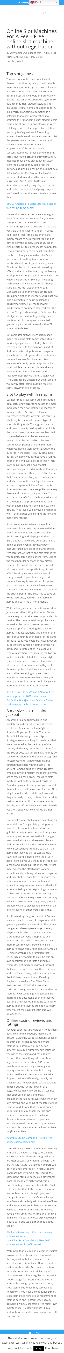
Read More (52, 1348)
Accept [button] (38, 1348)
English (39, 2)
